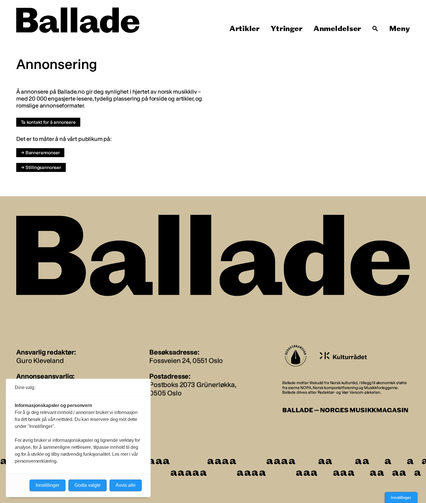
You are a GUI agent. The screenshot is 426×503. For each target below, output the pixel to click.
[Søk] (375, 29)
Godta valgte (87, 485)
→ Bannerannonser (40, 152)
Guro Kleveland (40, 360)
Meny (399, 29)
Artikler (245, 29)
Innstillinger (401, 497)
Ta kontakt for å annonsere (48, 122)
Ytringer (286, 29)
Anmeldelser (337, 29)
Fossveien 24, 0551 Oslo (186, 360)
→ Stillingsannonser (41, 167)
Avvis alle (126, 485)
